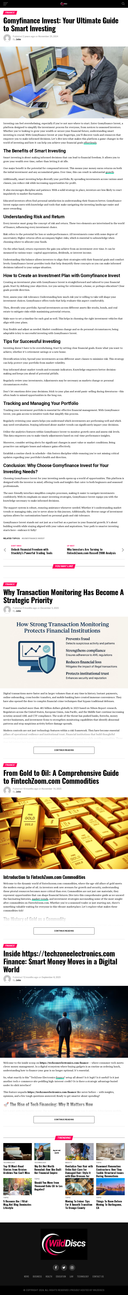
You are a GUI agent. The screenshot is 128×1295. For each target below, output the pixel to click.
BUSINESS (37, 1276)
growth (110, 172)
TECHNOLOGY (83, 1276)
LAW (71, 1276)
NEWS (26, 1276)
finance (60, 1077)
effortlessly (90, 142)
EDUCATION (61, 1276)
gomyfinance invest (34, 539)
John (18, 39)
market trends (40, 899)
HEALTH (49, 1276)
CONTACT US (98, 1276)
